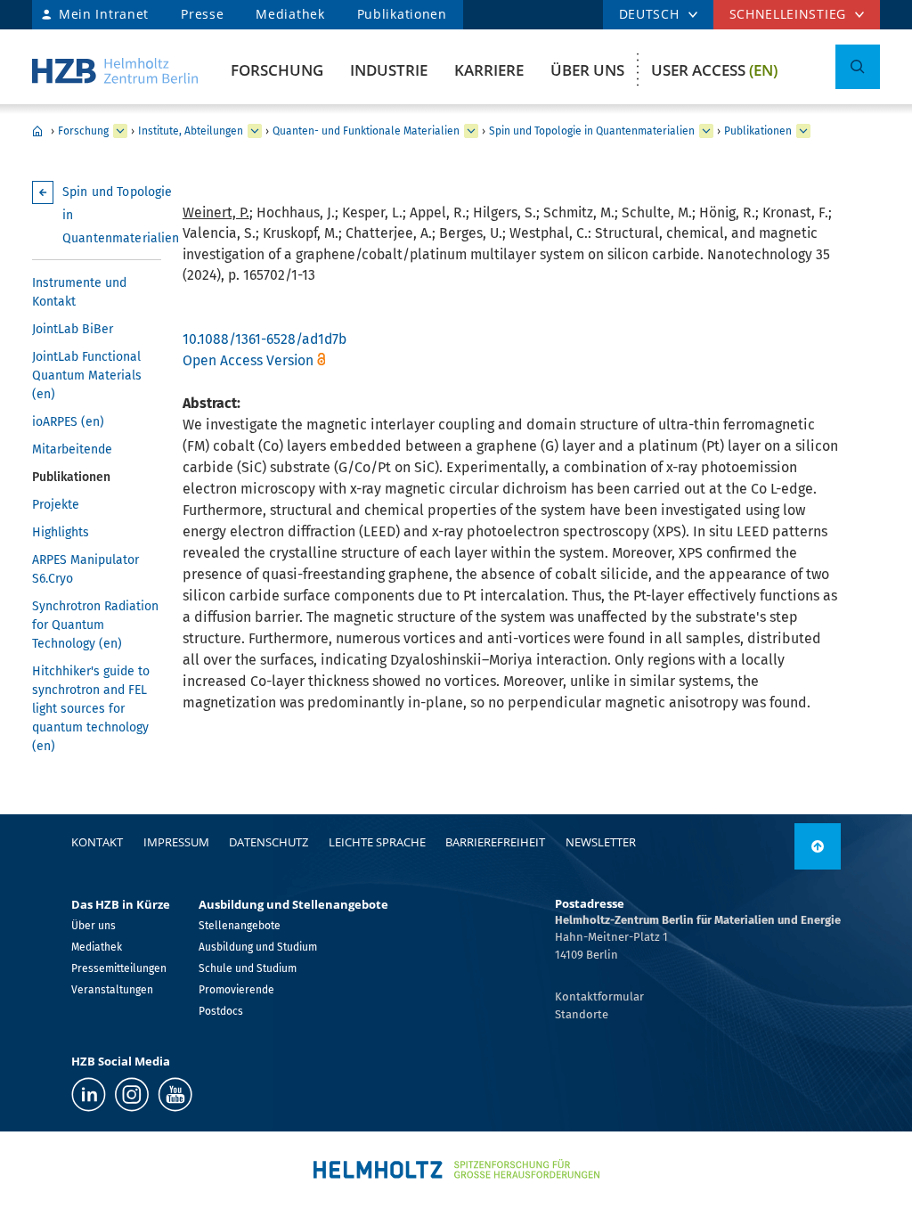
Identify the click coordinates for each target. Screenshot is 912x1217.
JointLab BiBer (72, 329)
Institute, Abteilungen (190, 131)
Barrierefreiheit (495, 842)
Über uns (587, 70)
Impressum (176, 842)
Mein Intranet (104, 13)
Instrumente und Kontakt (79, 292)
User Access (714, 70)
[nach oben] (817, 846)
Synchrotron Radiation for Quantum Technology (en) (95, 625)
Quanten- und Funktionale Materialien (366, 131)
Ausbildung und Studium (258, 947)
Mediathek (290, 13)
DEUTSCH (649, 13)
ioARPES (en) (68, 421)
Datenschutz (268, 842)
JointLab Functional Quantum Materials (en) (87, 375)
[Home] (115, 71)
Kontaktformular (599, 996)
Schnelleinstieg (788, 13)
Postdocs (221, 1011)
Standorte (581, 1014)
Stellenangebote (240, 925)
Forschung (277, 70)
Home (37, 131)
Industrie (389, 70)
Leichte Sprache (377, 842)
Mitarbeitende (72, 449)
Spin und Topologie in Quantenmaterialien (592, 131)
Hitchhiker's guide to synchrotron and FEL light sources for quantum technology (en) (91, 709)
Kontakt (97, 842)
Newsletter (601, 842)
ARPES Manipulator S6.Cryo (85, 569)
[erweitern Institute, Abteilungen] (255, 131)
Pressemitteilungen (119, 968)
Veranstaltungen (112, 990)
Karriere (489, 70)
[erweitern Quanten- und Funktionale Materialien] (471, 131)
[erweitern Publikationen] (803, 131)
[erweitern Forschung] (120, 131)
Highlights (60, 532)
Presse (202, 13)
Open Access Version (248, 360)
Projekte (55, 504)
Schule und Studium (248, 968)
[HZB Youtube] (175, 1094)
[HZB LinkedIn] (88, 1094)
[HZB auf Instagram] (132, 1094)
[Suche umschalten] (857, 67)
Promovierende (236, 990)
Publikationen (402, 13)
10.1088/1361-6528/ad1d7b (264, 339)
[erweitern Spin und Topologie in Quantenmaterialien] (706, 131)
